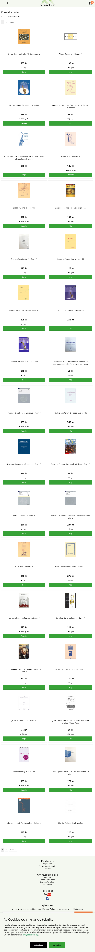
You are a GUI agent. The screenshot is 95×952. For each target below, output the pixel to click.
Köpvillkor (47, 863)
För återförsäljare (47, 882)
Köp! (70, 123)
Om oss (47, 877)
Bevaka (24, 123)
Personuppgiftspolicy (48, 866)
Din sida (47, 868)
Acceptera (57, 945)
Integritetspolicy (30, 934)
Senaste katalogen (47, 879)
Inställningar (38, 945)
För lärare (47, 884)
